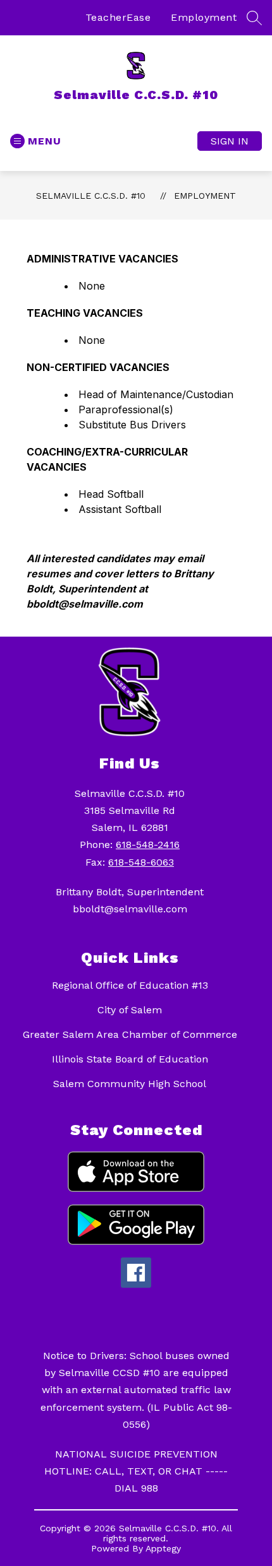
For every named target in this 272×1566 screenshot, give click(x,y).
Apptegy (163, 1548)
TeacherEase (118, 17)
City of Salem (129, 1010)
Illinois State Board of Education (130, 1059)
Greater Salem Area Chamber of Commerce (130, 1034)
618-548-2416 (148, 845)
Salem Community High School (129, 1084)
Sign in (230, 141)
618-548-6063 (141, 862)
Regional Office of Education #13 (130, 985)
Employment (204, 17)
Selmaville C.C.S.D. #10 (90, 196)
